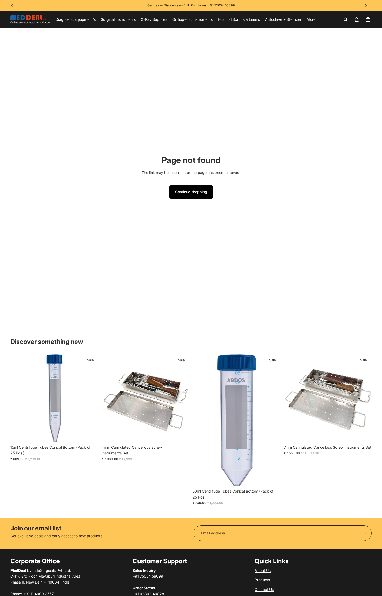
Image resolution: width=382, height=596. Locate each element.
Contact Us (264, 589)
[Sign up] (363, 533)
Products (262, 580)
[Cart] (368, 19)
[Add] (90, 434)
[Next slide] (181, 398)
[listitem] (311, 19)
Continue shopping (191, 191)
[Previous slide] (109, 398)
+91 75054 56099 (221, 5)
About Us (263, 570)
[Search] (345, 19)
